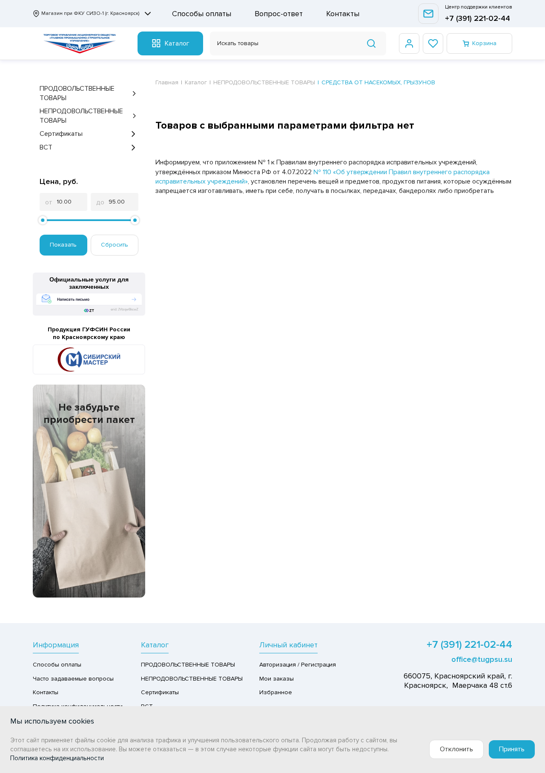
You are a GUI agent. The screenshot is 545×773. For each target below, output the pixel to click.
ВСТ (46, 147)
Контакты (342, 13)
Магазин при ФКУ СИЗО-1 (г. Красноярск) (90, 13)
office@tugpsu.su (481, 659)
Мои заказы (276, 678)
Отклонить (456, 749)
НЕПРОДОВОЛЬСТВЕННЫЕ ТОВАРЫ (81, 116)
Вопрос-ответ (279, 13)
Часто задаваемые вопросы (73, 678)
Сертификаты (61, 133)
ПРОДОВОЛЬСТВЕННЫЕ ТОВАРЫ (77, 93)
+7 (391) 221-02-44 (477, 18)
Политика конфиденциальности (57, 758)
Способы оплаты (201, 13)
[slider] (42, 220)
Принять (512, 749)
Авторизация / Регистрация (297, 664)
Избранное (275, 692)
